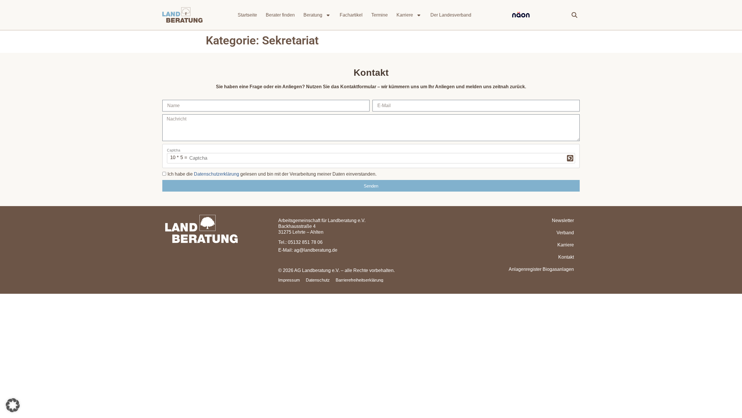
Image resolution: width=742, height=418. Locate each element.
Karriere (405, 14)
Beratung (312, 14)
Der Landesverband (450, 14)
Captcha (173, 150)
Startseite (247, 14)
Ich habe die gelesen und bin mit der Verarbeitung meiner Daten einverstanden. (272, 174)
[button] (574, 15)
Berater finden (280, 14)
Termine (379, 14)
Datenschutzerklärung (216, 174)
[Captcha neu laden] (570, 158)
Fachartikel (351, 14)
